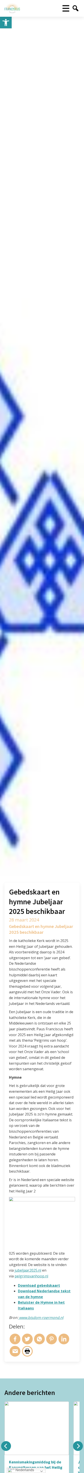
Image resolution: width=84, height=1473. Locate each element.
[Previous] (6, 1446)
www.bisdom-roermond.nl (40, 1317)
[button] (6, 22)
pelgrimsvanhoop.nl (31, 1276)
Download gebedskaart (39, 1285)
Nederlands (24, 1470)
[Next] (78, 1446)
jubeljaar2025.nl (28, 1270)
